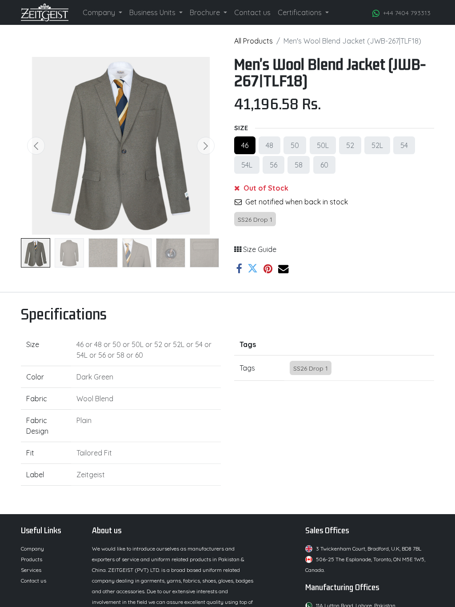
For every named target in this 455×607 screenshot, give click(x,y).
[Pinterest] (267, 269)
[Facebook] (239, 269)
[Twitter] (252, 269)
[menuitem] (102, 12)
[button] (36, 146)
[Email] (283, 269)
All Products (253, 40)
